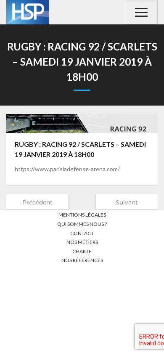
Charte (82, 251)
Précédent (37, 202)
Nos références (82, 260)
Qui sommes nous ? (82, 224)
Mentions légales (82, 215)
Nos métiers (82, 242)
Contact (82, 233)
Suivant (127, 202)
